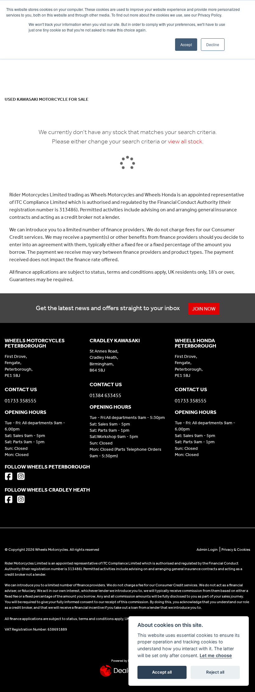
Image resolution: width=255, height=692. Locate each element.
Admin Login (207, 549)
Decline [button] (212, 44)
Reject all (215, 672)
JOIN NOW (204, 309)
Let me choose (216, 655)
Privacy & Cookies (235, 549)
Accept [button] (186, 44)
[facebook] (10, 477)
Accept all (162, 672)
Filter (234, 67)
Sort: (14, 68)
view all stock (185, 141)
